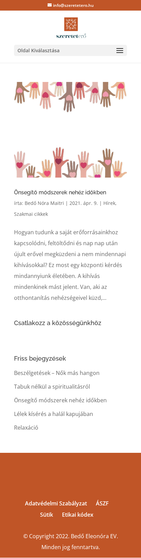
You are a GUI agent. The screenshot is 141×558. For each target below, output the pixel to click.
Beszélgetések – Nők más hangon (57, 373)
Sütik (46, 514)
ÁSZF (102, 503)
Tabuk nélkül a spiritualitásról (52, 386)
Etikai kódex (77, 514)
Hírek (109, 203)
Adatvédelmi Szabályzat (56, 503)
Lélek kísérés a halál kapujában (53, 414)
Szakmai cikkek (31, 214)
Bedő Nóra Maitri (44, 203)
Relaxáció (26, 427)
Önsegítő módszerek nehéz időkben (60, 192)
